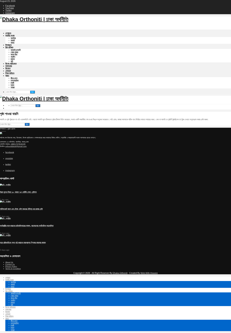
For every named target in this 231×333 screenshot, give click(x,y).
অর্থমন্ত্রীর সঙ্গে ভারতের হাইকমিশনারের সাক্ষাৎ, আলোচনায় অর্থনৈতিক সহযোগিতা (26, 226)
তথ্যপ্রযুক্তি (15, 80)
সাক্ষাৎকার (8, 66)
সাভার (12, 43)
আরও (7, 76)
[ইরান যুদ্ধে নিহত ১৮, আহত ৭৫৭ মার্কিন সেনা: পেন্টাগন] (5, 185)
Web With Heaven (149, 273)
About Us (9, 262)
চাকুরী (12, 83)
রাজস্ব (13, 59)
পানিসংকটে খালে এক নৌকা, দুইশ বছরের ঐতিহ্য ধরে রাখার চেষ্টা (21, 209)
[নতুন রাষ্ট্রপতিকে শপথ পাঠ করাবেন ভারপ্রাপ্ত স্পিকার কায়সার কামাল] (5, 235)
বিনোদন (7, 68)
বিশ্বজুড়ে (8, 45)
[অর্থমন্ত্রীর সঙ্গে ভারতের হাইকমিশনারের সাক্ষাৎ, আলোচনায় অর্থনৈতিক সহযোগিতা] (5, 218)
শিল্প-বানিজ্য (9, 47)
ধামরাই (13, 40)
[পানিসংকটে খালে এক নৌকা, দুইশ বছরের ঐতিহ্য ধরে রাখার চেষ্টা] (5, 202)
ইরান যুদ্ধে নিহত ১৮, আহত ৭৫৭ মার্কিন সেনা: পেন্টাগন (18, 192)
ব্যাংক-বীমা (14, 54)
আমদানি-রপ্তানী (16, 50)
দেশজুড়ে (8, 33)
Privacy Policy (11, 266)
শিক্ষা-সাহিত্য (9, 73)
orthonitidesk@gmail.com (16, 146)
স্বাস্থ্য (13, 87)
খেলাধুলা (8, 71)
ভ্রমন (12, 85)
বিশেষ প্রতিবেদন (11, 63)
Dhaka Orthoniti (120, 273)
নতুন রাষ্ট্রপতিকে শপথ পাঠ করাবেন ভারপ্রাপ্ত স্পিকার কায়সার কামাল (23, 242)
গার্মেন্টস (13, 57)
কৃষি (12, 61)
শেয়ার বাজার (14, 52)
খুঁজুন (32, 92)
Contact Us (10, 264)
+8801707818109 (17, 144)
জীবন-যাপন (14, 78)
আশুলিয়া (13, 38)
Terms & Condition (13, 269)
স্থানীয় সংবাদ (10, 35)
